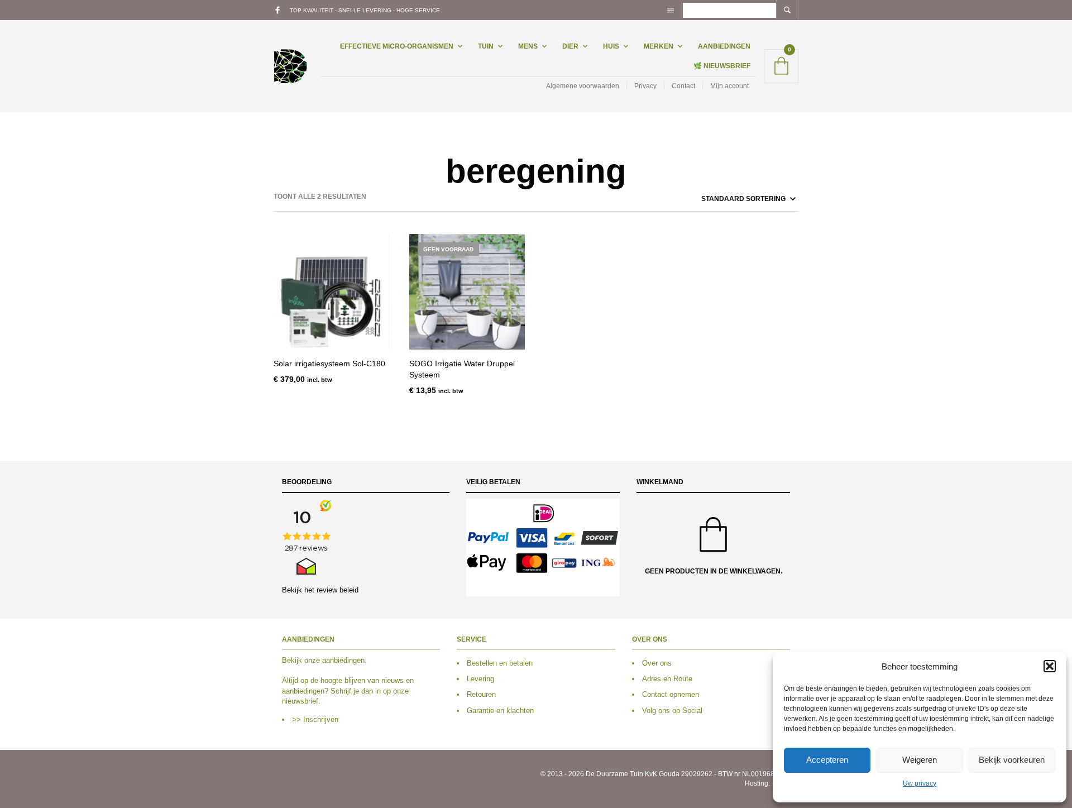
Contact (683, 86)
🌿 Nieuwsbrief (721, 66)
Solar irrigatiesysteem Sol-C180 (329, 363)
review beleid (337, 590)
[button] (1049, 666)
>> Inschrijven (315, 719)
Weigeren (919, 759)
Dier (570, 46)
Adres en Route (667, 679)
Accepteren (827, 759)
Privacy (645, 86)
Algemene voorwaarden (582, 86)
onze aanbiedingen (334, 660)
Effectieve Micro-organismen (396, 46)
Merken (658, 46)
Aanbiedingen (724, 46)
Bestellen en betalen (500, 663)
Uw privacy (919, 783)
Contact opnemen (670, 694)
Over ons (657, 663)
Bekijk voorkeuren (1012, 759)
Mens (528, 46)
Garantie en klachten (500, 710)
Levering (480, 679)
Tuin (486, 46)
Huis (611, 46)
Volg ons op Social (672, 710)
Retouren (481, 694)
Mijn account (729, 86)
